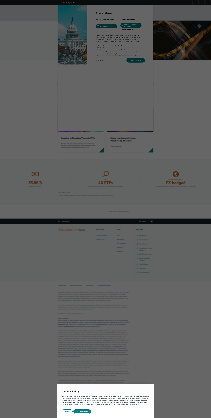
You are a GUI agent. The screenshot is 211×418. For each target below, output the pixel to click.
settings (91, 402)
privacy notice (135, 404)
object (137, 402)
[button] (67, 411)
